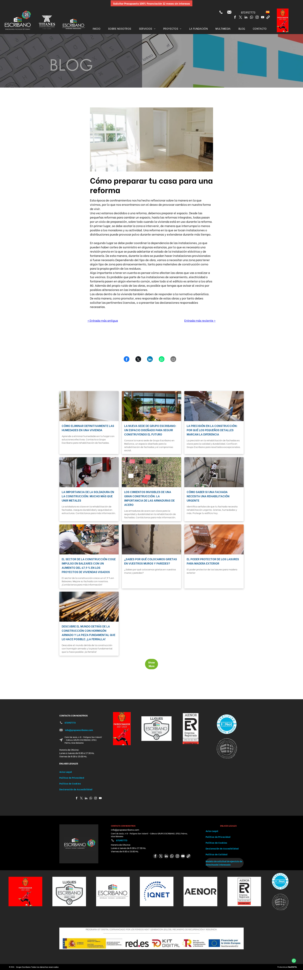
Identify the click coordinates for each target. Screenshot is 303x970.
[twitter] (240, 17)
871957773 (248, 12)
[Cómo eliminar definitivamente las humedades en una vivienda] (89, 406)
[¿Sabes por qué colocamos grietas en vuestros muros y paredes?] (151, 539)
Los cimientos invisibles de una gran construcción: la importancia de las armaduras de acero (149, 498)
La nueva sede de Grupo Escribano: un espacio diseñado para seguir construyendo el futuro (150, 429)
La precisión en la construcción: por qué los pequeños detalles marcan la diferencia (212, 429)
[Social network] (268, 17)
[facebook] (235, 17)
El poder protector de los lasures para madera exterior (213, 561)
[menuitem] (96, 28)
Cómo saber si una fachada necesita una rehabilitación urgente (208, 496)
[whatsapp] (251, 17)
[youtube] (262, 17)
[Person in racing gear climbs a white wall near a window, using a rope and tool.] (89, 472)
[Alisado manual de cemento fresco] (214, 406)
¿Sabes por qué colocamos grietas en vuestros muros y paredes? (150, 561)
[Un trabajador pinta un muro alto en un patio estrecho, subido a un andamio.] (214, 472)
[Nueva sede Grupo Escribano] (151, 406)
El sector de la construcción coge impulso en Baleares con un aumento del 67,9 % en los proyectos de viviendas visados (89, 565)
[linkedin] (246, 17)
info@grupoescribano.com (79, 730)
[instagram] (257, 17)
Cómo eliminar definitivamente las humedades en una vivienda (88, 427)
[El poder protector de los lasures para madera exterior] (214, 539)
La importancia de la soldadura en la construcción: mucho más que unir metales (88, 496)
